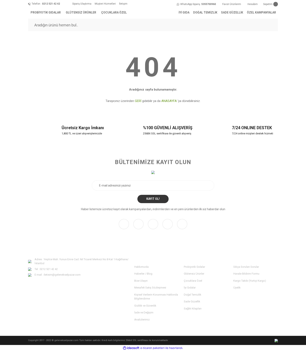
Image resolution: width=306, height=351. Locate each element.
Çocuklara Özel (193, 280)
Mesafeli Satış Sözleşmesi (150, 287)
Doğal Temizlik (192, 294)
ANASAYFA (169, 101)
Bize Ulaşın (141, 280)
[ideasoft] (131, 348)
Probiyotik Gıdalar (194, 266)
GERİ (138, 101)
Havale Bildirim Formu (246, 273)
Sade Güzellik (192, 301)
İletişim (123, 3)
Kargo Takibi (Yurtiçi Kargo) (249, 280)
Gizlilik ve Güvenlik (145, 305)
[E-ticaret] (152, 348)
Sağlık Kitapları (193, 308)
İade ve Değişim (143, 312)
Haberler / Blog (143, 273)
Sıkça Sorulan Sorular (246, 266)
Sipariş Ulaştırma (81, 3)
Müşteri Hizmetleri (105, 3)
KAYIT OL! (153, 198)
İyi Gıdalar (190, 287)
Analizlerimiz (142, 319)
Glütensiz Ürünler (194, 273)
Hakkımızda (141, 266)
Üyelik (237, 287)
